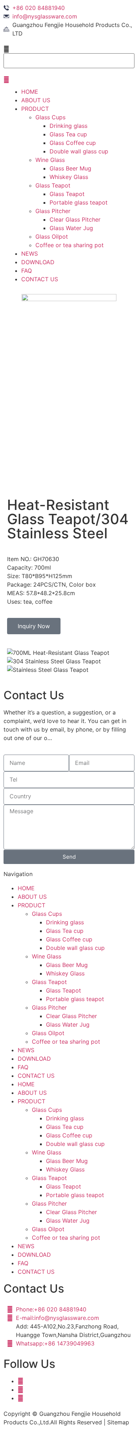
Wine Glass (50, 159)
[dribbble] (20, 1389)
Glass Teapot (52, 185)
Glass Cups (50, 117)
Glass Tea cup (68, 134)
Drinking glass (68, 125)
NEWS (29, 253)
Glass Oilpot (51, 236)
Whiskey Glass (69, 176)
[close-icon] (6, 79)
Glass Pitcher (52, 210)
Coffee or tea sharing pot (69, 245)
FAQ (26, 270)
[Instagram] (20, 1398)
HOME (29, 91)
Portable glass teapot (79, 202)
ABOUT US (35, 100)
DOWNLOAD (37, 262)
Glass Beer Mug (70, 168)
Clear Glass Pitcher (75, 219)
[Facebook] (20, 1381)
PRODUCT (35, 108)
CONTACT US (39, 279)
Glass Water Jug (71, 228)
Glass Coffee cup (73, 142)
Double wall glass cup (79, 151)
